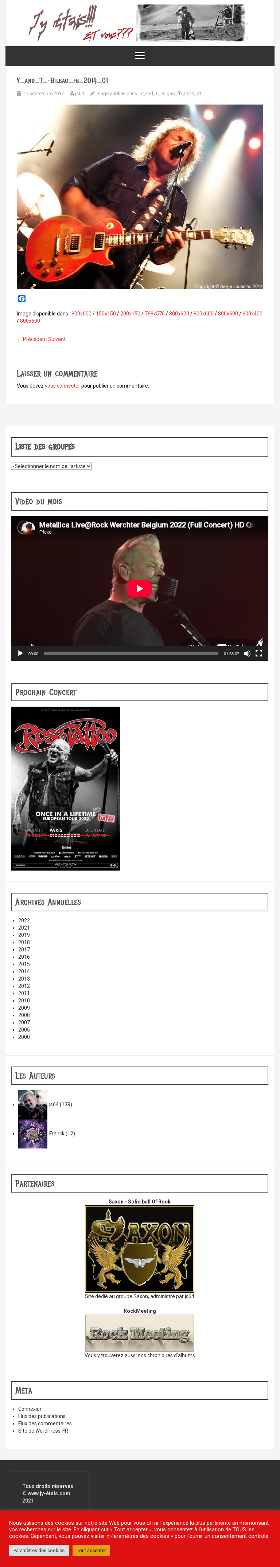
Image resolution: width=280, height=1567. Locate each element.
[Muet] (247, 653)
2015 (24, 964)
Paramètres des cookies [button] (39, 1550)
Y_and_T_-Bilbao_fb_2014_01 (171, 93)
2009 (24, 1008)
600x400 (252, 314)
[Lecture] (20, 653)
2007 (24, 1022)
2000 (24, 1037)
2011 (24, 993)
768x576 (155, 314)
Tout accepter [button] (91, 1550)
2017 (24, 950)
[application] (139, 588)
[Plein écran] (258, 653)
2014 (24, 971)
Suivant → (60, 339)
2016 (24, 957)
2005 (24, 1030)
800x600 (81, 314)
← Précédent (32, 339)
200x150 (130, 314)
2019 (24, 935)
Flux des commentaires (45, 1423)
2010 (24, 1001)
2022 (24, 920)
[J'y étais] (140, 22)
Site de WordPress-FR (43, 1431)
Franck (57, 1133)
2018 (24, 942)
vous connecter (62, 386)
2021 (24, 928)
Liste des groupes (45, 446)
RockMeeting (140, 1311)
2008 (24, 1015)
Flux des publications (42, 1416)
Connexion (30, 1409)
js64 (79, 93)
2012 (24, 986)
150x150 (106, 314)
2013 (24, 979)
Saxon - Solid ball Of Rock (140, 1202)
